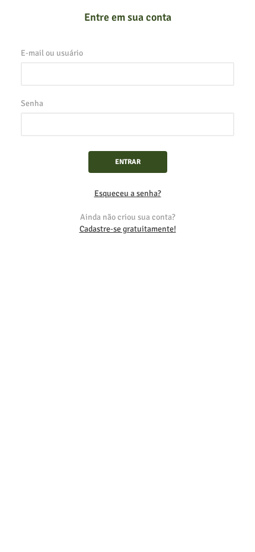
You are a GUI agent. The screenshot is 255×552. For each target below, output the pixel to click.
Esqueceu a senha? (127, 193)
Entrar (128, 162)
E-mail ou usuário (52, 53)
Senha (32, 103)
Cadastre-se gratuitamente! (127, 229)
